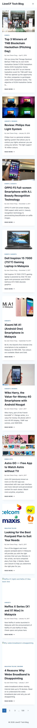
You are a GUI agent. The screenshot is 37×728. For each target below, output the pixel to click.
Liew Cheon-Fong (11, 55)
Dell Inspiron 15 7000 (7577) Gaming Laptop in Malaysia (18, 262)
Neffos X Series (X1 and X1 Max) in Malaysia (17, 610)
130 (22, 710)
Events (7, 35)
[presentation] (18, 21)
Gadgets (8, 121)
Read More (10, 89)
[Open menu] (33, 3)
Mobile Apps (9, 459)
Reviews (14, 121)
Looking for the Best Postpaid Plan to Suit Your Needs (18, 536)
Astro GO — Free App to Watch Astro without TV (18, 467)
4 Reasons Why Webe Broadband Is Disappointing (17, 674)
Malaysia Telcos (10, 528)
